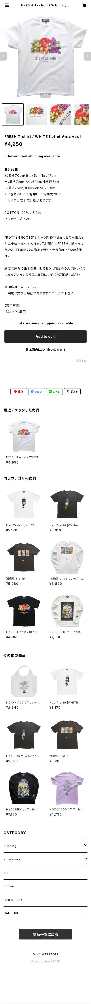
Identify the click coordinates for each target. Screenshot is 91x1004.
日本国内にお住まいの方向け (45, 350)
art (6, 873)
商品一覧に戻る (45, 934)
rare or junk (13, 899)
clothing (10, 846)
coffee (9, 886)
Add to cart (46, 336)
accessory (12, 859)
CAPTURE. (12, 913)
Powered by (40, 961)
